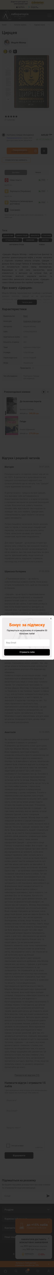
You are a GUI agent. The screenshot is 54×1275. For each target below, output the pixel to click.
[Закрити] (51, 618)
